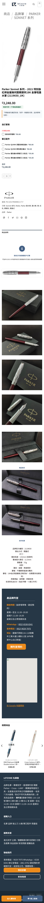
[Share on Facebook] (8, 218)
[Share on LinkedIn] (26, 218)
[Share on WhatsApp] (4, 218)
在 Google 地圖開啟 (15, 705)
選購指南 (30, 843)
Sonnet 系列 (24, 17)
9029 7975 (18, 859)
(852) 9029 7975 (23, 628)
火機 (21, 823)
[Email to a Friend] (17, 218)
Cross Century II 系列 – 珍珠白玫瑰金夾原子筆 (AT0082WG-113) (33, 763)
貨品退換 (9, 797)
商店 (7, 13)
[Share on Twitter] (13, 218)
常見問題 (22, 843)
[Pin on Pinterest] (22, 218)
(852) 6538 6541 (25, 624)
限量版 (34, 823)
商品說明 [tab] (5, 232)
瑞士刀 (15, 823)
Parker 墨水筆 (26, 206)
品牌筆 (19, 13)
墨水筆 (34, 206)
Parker (34, 13)
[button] (4, 4)
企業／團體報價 (19, 840)
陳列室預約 (16, 646)
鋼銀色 (6, 208)
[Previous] (1, 750)
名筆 (6, 823)
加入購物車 (11, 898)
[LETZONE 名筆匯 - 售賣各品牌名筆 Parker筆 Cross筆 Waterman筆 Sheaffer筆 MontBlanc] (19, 4)
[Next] (42, 750)
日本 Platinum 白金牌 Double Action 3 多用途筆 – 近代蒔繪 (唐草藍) (11, 763)
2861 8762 (25, 862)
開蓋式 (12, 208)
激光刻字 (7, 840)
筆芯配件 (27, 823)
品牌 (10, 823)
